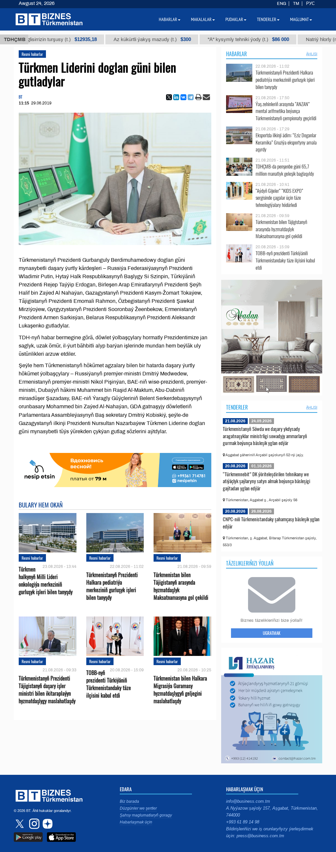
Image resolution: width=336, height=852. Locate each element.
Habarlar (236, 54)
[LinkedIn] (176, 97)
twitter (20, 823)
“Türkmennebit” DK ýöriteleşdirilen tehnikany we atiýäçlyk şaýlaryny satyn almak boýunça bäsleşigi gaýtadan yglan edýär (266, 481)
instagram (33, 823)
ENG (281, 3)
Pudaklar (234, 19)
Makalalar (201, 19)
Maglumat (299, 19)
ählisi (311, 54)
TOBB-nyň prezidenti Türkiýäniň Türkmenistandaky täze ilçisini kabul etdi (108, 684)
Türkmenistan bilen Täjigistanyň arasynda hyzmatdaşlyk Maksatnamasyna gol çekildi (181, 586)
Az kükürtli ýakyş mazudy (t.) (122, 39)
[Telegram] (191, 97)
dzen (46, 823)
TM (296, 3)
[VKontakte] (183, 97)
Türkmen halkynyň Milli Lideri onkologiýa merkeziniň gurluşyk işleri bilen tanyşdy (46, 581)
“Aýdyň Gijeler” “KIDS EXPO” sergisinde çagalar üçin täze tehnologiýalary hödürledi (279, 198)
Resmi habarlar (32, 54)
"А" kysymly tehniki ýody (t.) (218, 39)
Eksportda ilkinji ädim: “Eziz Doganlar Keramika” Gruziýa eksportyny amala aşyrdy (286, 142)
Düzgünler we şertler (138, 808)
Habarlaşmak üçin (136, 822)
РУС (310, 3)
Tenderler (237, 407)
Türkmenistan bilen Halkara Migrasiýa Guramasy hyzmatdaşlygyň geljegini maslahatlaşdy (180, 689)
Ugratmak (271, 633)
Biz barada (129, 801)
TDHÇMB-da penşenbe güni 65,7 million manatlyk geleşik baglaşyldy (285, 170)
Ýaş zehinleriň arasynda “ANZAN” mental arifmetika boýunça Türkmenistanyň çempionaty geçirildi (286, 111)
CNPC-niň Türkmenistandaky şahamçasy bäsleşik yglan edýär (271, 522)
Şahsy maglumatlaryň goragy (146, 815)
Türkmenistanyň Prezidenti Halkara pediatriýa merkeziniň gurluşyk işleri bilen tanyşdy (112, 586)
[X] (169, 97)
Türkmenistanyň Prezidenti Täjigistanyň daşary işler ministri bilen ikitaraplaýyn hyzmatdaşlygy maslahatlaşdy (47, 689)
